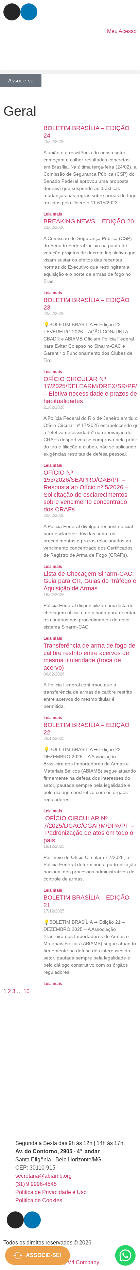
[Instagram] (11, 11)
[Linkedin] (28, 11)
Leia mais (52, 214)
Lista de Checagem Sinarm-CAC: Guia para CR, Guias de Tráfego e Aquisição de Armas (89, 581)
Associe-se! (42, 1255)
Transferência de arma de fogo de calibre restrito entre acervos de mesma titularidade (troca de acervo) (89, 656)
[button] (70, 72)
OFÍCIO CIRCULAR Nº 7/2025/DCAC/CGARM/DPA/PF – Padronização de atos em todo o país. (88, 829)
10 (26, 991)
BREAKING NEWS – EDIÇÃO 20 (88, 221)
